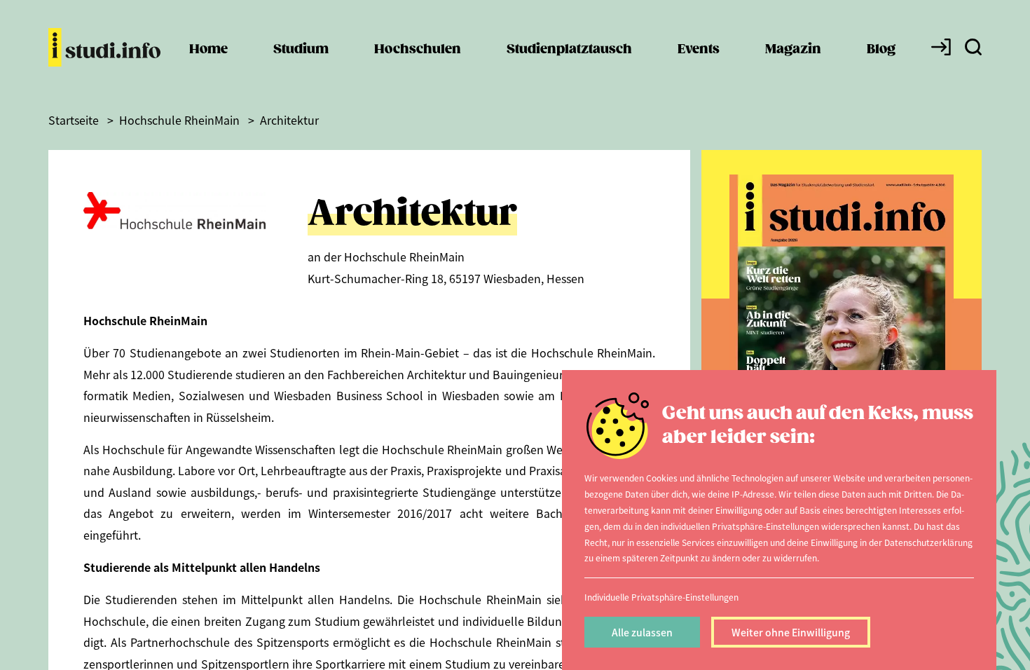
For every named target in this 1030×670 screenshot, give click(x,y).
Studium (301, 49)
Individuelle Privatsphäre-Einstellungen (661, 597)
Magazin (793, 49)
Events (699, 49)
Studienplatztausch (569, 49)
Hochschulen (417, 49)
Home (208, 49)
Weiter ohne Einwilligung (791, 632)
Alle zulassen (642, 632)
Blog (881, 49)
